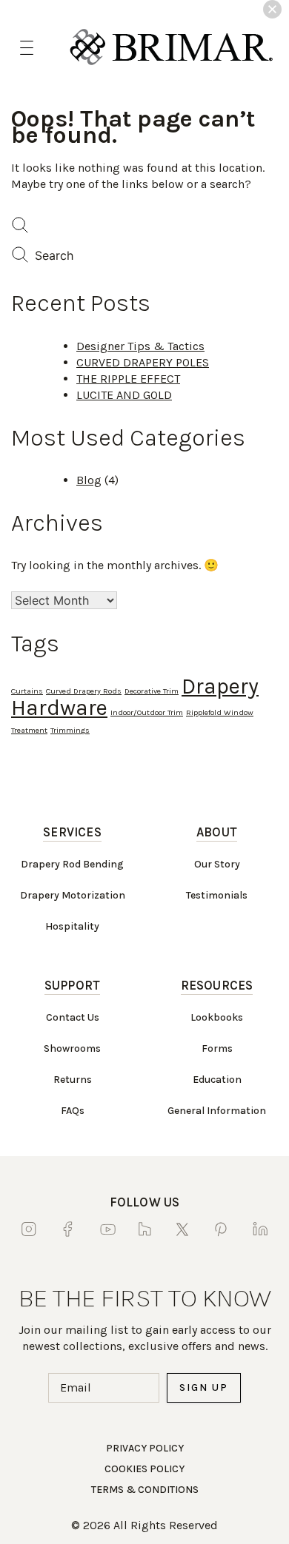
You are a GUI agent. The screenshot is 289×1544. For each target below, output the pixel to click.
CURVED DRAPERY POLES (142, 362)
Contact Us (72, 1017)
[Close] (272, 9)
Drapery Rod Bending (72, 864)
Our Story (217, 864)
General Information (216, 1110)
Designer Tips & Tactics (140, 346)
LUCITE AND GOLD (124, 395)
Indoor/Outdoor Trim (146, 712)
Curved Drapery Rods (84, 691)
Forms (217, 1048)
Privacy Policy (145, 1448)
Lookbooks (216, 1017)
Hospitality (72, 926)
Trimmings (70, 730)
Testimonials (217, 895)
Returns (72, 1079)
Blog (89, 480)
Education (217, 1079)
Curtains (27, 691)
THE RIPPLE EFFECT (128, 379)
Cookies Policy (144, 1469)
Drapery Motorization (72, 895)
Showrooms (72, 1048)
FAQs (72, 1110)
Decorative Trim (151, 691)
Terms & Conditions (145, 1489)
